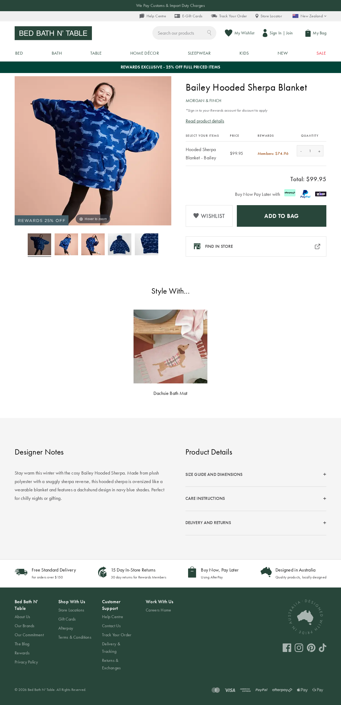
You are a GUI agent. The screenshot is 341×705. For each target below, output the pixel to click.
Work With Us (159, 601)
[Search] (209, 32)
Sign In (276, 33)
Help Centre (156, 16)
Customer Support (111, 604)
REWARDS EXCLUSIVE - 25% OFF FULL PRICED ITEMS (170, 67)
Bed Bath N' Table (26, 604)
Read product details (205, 121)
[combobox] (184, 33)
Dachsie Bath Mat (170, 393)
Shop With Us (71, 601)
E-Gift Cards (192, 16)
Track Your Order (233, 16)
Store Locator (271, 16)
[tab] (255, 475)
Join (289, 33)
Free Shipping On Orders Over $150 (170, 5)
